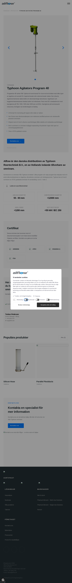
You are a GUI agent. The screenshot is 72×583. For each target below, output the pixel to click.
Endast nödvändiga (24, 305)
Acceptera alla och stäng (48, 305)
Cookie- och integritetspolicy (23, 296)
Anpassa (37, 296)
